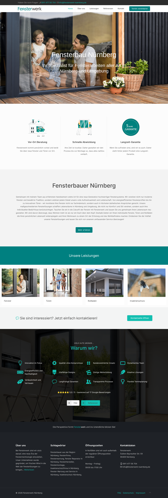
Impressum (140, 493)
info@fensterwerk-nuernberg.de (72, 2)
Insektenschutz (137, 301)
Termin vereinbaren (140, 9)
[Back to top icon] (150, 492)
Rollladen (92, 301)
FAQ (119, 493)
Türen (49, 301)
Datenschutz (128, 493)
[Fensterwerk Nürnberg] (29, 8)
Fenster (7, 301)
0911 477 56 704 (48, 2)
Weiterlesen (29, 470)
